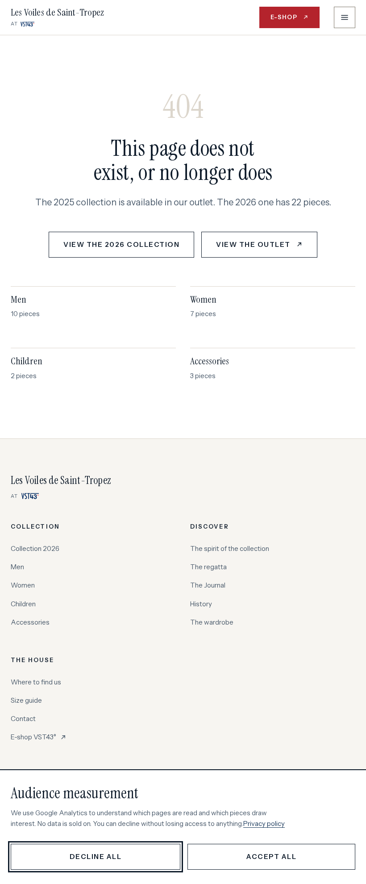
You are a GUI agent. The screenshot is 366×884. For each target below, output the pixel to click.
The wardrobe (211, 622)
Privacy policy (264, 823)
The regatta (208, 567)
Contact (23, 718)
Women (23, 585)
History (201, 604)
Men (17, 567)
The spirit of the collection (229, 548)
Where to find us (36, 682)
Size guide (26, 700)
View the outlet (266, 247)
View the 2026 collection (121, 244)
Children (23, 604)
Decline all (96, 856)
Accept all (271, 856)
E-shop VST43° (39, 737)
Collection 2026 (35, 548)
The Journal (207, 585)
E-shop (295, 19)
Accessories (30, 622)
